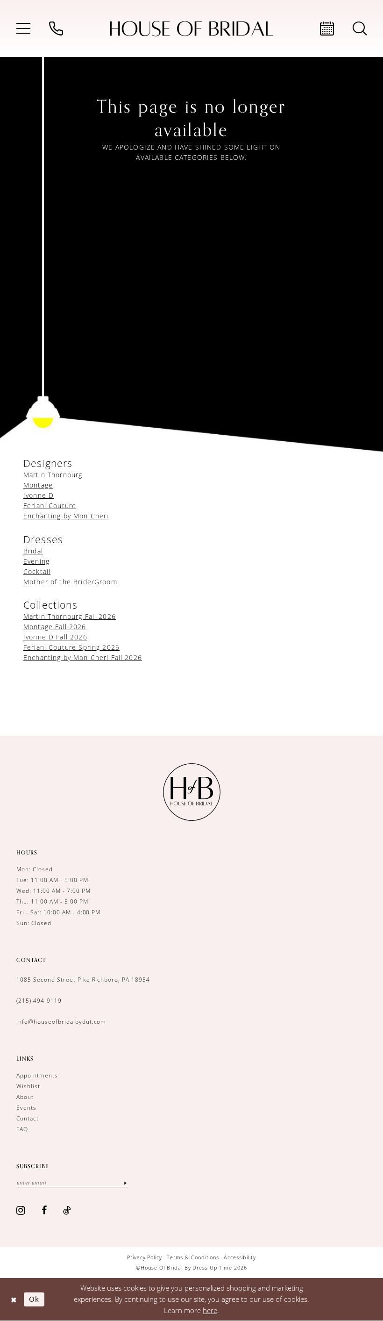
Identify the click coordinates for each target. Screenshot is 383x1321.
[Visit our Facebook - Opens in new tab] (44, 1210)
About (25, 1096)
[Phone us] (56, 28)
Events (26, 1107)
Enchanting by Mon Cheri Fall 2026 (82, 657)
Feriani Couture (49, 505)
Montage (38, 485)
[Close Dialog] (14, 1299)
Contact (27, 1118)
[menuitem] (23, 28)
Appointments (37, 1075)
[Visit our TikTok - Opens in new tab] (67, 1210)
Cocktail (36, 571)
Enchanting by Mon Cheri (65, 515)
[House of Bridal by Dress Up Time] (191, 28)
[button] (23, 28)
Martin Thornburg (52, 474)
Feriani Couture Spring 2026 (71, 647)
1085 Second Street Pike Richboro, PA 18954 (83, 979)
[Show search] (359, 28)
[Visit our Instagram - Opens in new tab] (21, 1210)
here (210, 1310)
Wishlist (28, 1086)
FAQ (22, 1129)
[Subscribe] (125, 1182)
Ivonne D (38, 495)
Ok (34, 1299)
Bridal (33, 550)
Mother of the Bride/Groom (70, 581)
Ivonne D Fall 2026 (55, 636)
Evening (36, 561)
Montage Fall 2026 (54, 626)
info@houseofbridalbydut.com (61, 1021)
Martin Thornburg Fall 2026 (69, 616)
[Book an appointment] (327, 28)
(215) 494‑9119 (39, 1000)
